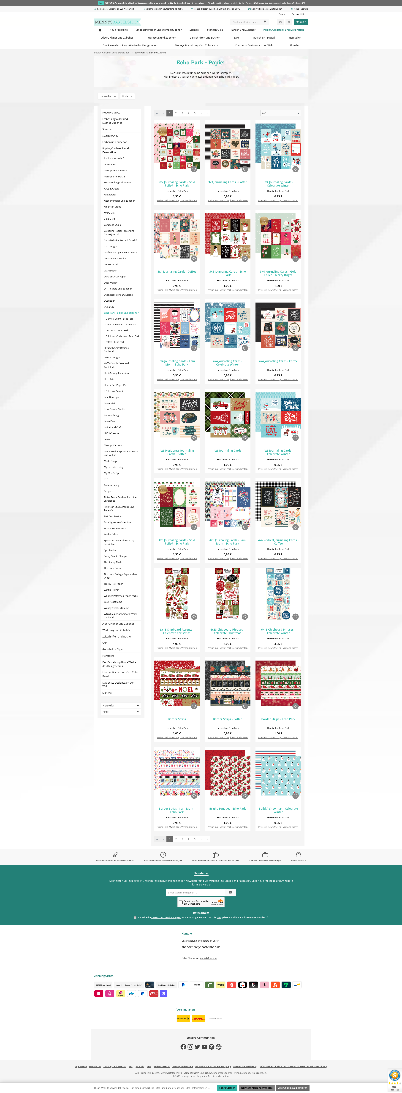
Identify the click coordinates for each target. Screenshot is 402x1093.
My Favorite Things (114, 467)
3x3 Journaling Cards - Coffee (227, 182)
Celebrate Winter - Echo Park (121, 324)
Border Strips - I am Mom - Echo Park (177, 810)
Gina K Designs (112, 357)
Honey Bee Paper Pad (115, 385)
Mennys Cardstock (114, 445)
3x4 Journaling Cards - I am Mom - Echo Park (177, 362)
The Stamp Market (114, 562)
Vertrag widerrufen (182, 1066)
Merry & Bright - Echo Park (119, 318)
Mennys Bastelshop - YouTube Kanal (120, 674)
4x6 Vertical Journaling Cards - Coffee (278, 541)
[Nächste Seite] (201, 113)
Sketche (107, 693)
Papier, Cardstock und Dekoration (115, 150)
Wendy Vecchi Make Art (116, 607)
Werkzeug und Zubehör (116, 630)
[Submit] (230, 892)
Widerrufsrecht (162, 1066)
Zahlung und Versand (114, 1066)
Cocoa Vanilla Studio (115, 258)
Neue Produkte (111, 112)
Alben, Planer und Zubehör (118, 623)
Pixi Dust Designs (113, 516)
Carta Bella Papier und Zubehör (121, 240)
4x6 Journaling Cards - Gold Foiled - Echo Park (177, 541)
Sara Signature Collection (117, 522)
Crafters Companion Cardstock (120, 252)
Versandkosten (191, 1072)
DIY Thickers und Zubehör (118, 288)
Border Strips (177, 719)
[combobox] (246, 22)
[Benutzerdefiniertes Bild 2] (198, 1018)
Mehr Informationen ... (198, 1087)
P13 (106, 479)
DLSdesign (109, 300)
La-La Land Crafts (113, 427)
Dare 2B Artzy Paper (115, 276)
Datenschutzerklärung (245, 1066)
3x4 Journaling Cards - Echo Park (227, 273)
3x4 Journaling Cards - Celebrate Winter (278, 183)
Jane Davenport (112, 397)
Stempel (107, 129)
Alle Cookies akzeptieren (292, 1088)
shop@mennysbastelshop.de (201, 947)
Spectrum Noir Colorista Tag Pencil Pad (119, 542)
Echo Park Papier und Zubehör (121, 312)
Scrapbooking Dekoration (117, 182)
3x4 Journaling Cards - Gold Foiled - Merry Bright (278, 273)
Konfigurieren (227, 1088)
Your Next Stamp (113, 601)
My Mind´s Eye (112, 473)
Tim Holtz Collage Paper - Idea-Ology (120, 576)
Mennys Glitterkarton (115, 170)
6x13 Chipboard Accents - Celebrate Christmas (177, 631)
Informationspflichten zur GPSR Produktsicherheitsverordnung (293, 1066)
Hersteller (106, 96)
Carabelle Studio (113, 224)
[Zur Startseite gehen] (117, 22)
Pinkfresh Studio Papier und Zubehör (119, 508)
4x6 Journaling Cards (227, 450)
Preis (125, 96)
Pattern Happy (112, 485)
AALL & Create (111, 188)
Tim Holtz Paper (112, 568)
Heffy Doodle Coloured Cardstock (116, 365)
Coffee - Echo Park (115, 341)
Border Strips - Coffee (227, 719)
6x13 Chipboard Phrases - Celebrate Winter (278, 631)
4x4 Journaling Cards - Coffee (278, 361)
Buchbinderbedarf (114, 158)
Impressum (81, 1066)
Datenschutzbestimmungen (166, 917)
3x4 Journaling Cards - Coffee (177, 271)
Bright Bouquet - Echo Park (227, 808)
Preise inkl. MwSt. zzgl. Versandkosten (177, 200)
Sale (104, 643)
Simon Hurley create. (115, 528)
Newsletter (95, 1066)
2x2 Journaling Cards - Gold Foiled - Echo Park (177, 183)
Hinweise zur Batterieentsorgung (213, 1066)
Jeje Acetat (109, 403)
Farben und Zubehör (114, 142)
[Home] (99, 30)
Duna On (109, 306)
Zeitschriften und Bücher (117, 636)
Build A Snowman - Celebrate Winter (278, 810)
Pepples (108, 491)
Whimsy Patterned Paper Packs (121, 595)
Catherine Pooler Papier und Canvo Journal (119, 232)
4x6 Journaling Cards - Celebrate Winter (278, 452)
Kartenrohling (111, 415)
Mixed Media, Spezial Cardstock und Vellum (121, 453)
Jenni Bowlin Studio (114, 409)
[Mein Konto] (288, 22)
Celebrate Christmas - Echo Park (122, 336)
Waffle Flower (111, 589)
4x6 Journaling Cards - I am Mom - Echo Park (227, 541)
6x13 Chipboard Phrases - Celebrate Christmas (227, 631)
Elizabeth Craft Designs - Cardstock (117, 349)
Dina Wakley (110, 282)
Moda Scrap (110, 461)
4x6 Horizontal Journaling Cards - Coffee (177, 452)
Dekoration (110, 164)
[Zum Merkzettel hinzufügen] (194, 169)
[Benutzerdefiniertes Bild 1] (183, 1018)
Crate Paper (110, 270)
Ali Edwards (110, 194)
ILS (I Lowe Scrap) (113, 391)
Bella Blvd (109, 218)
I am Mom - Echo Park (117, 330)
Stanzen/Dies (110, 135)
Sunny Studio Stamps (115, 556)
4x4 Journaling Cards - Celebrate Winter (227, 362)
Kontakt (140, 1066)
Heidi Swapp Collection (116, 372)
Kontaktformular (208, 958)
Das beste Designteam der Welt (118, 684)
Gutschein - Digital (113, 649)
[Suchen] (265, 22)
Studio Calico (111, 534)
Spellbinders (110, 550)
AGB (219, 917)
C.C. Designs (110, 246)
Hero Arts (109, 379)
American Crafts (112, 206)
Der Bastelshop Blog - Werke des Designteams (119, 664)
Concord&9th (111, 264)
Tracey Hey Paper (113, 583)
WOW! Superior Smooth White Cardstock (120, 615)
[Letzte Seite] (207, 113)
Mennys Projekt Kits (114, 176)
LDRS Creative (111, 433)
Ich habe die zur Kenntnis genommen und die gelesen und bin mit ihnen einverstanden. (203, 917)
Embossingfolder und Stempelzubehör (115, 120)
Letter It (108, 439)
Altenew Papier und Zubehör (119, 200)
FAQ (131, 1066)
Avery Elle (109, 212)
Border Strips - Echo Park (278, 719)
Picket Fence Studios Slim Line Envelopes (120, 499)
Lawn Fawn (110, 421)
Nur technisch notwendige (257, 1088)
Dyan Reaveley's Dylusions (118, 294)
